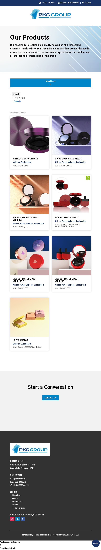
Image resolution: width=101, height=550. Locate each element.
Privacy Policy (27, 535)
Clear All (16, 94)
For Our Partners (18, 508)
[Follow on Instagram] (12, 519)
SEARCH (87, 3)
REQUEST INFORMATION (69, 3)
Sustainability (17, 502)
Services (15, 498)
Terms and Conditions (43, 535)
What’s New (16, 495)
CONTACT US (50, 397)
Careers (15, 505)
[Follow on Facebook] (23, 519)
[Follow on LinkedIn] (17, 519)
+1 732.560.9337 (47, 3)
